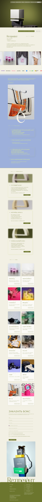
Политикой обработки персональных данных (19, 434)
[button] (33, 2)
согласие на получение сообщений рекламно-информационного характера (20, 436)
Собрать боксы (12, 439)
